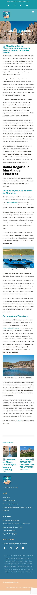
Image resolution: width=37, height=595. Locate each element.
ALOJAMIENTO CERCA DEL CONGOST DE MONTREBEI (28, 463)
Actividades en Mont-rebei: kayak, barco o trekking (10, 464)
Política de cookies (9, 500)
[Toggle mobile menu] (33, 12)
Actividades (7, 516)
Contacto (6, 510)
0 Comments (7, 471)
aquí (19, 420)
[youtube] (23, 548)
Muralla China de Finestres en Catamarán (16, 524)
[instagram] (11, 548)
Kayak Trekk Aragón (9, 530)
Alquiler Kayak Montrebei (11, 520)
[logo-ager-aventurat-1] (7, 476)
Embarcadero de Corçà (10, 487)
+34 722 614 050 (11, 1)
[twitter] (17, 548)
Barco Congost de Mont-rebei (12, 527)
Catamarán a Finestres (15, 316)
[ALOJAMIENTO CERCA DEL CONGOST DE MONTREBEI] (27, 451)
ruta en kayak (12, 202)
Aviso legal (6, 497)
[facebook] (5, 548)
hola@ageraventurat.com (23, 1)
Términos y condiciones (10, 504)
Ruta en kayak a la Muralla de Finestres (17, 191)
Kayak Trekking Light (10, 534)
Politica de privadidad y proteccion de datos (17, 507)
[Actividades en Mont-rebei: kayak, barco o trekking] (10, 451)
